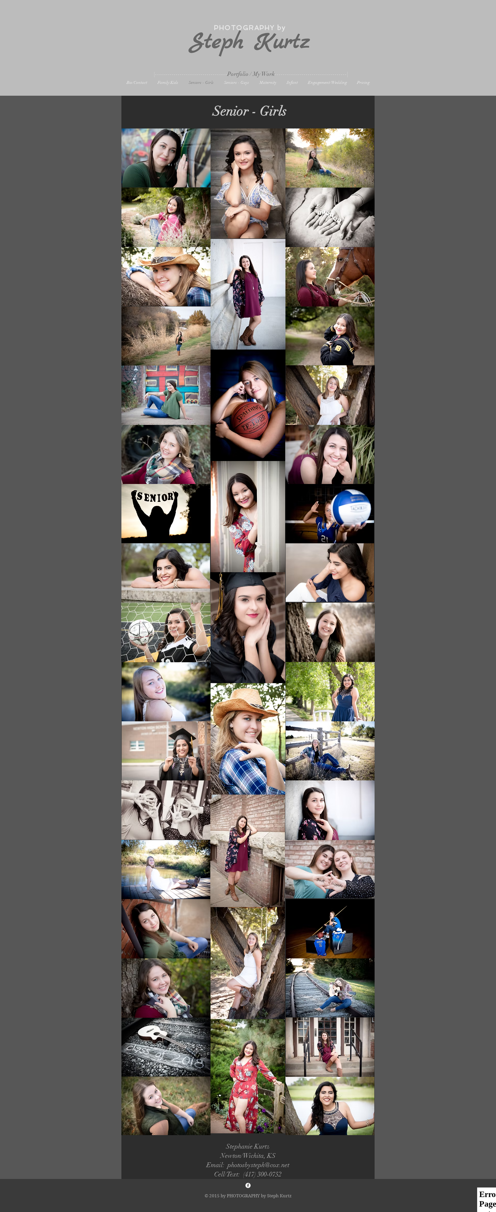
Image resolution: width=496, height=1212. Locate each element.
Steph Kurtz (249, 42)
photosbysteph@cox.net (258, 1165)
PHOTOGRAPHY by (250, 27)
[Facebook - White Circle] (248, 1185)
